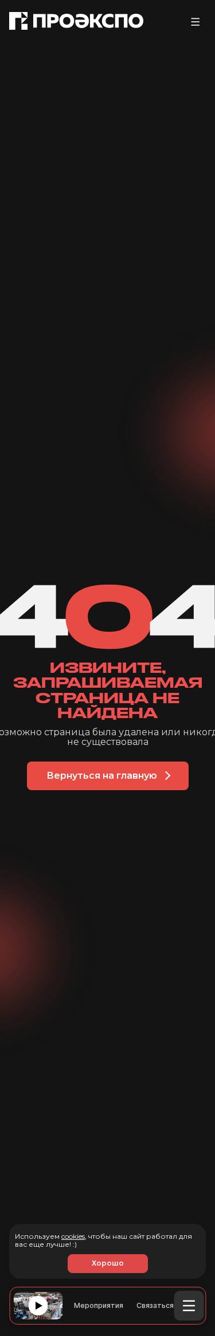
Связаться (155, 1306)
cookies (73, 1236)
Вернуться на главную (101, 775)
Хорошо (108, 1263)
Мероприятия (98, 1306)
